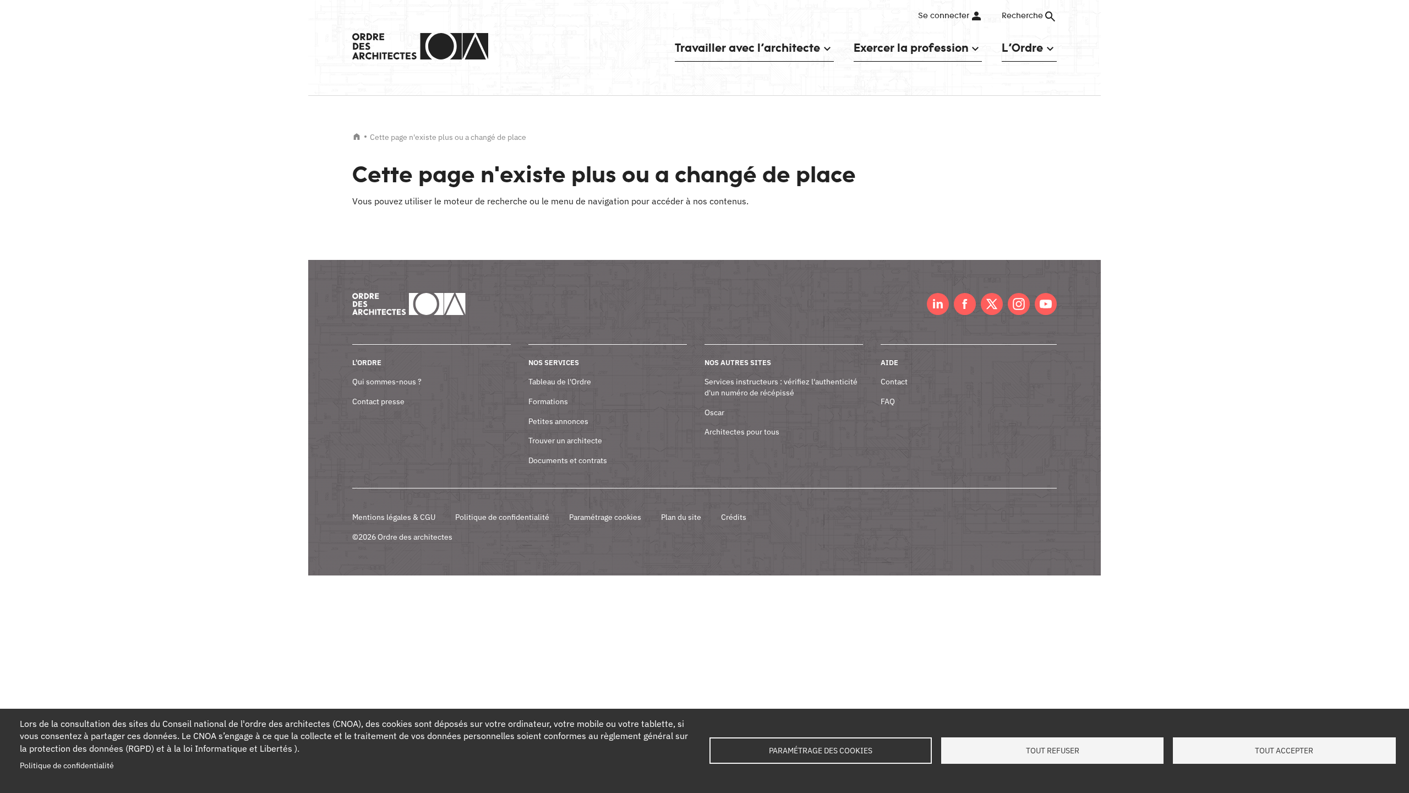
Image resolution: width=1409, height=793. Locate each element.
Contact (894, 382)
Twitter (992, 304)
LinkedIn (938, 304)
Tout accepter (1284, 751)
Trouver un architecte (565, 441)
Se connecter (943, 15)
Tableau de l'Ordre (559, 382)
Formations (548, 401)
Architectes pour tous (741, 432)
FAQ (888, 401)
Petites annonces (558, 421)
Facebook (965, 304)
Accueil (356, 136)
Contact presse (378, 401)
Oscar (714, 412)
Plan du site (681, 517)
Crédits (733, 517)
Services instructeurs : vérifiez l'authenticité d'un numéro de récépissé (781, 387)
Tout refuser (1052, 751)
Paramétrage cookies (605, 517)
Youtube (1046, 304)
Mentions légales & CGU (393, 517)
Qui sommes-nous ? (387, 382)
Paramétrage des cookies (820, 751)
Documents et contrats (567, 460)
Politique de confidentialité (502, 517)
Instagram (1019, 304)
